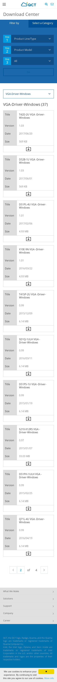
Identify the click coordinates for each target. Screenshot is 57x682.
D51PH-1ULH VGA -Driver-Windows (30, 475)
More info (49, 678)
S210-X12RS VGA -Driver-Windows (29, 430)
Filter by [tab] (14, 23)
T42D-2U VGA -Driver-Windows (32, 116)
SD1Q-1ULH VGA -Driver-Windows (29, 341)
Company (8, 613)
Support (7, 605)
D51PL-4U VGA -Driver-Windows (32, 206)
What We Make (11, 591)
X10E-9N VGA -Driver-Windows (31, 251)
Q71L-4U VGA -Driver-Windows (31, 520)
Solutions (8, 598)
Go (28, 72)
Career (6, 620)
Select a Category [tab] (42, 23)
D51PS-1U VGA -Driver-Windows (32, 385)
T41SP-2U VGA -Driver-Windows (32, 296)
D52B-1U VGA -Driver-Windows (32, 161)
